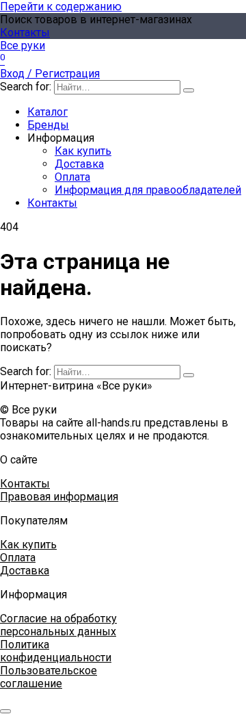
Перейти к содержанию (61, 6)
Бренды (48, 124)
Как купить (83, 150)
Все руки (22, 45)
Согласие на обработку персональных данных (58, 625)
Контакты (25, 32)
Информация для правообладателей (148, 189)
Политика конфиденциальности (55, 651)
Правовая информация (59, 496)
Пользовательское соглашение (48, 677)
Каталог (47, 111)
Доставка (79, 163)
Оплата (72, 176)
